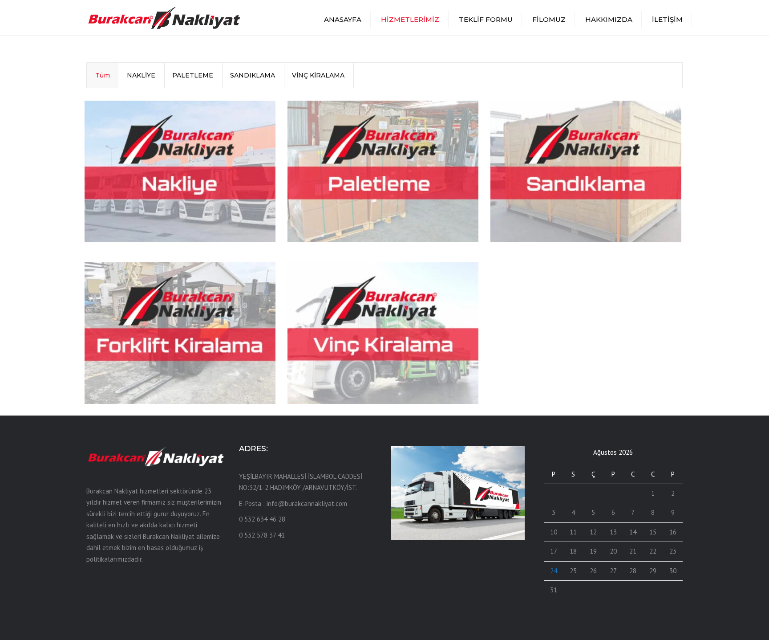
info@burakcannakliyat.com (307, 503)
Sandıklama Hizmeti (543, 206)
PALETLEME (192, 75)
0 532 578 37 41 (262, 535)
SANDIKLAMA (252, 75)
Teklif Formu (486, 19)
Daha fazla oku (125, 225)
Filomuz (549, 19)
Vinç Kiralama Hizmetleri (350, 368)
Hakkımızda (608, 19)
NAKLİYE (141, 75)
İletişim (667, 19)
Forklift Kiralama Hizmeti (148, 368)
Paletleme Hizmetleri (343, 206)
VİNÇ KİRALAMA (318, 75)
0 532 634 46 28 (262, 519)
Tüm (102, 75)
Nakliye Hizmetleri (134, 206)
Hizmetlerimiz (410, 19)
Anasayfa (342, 19)
